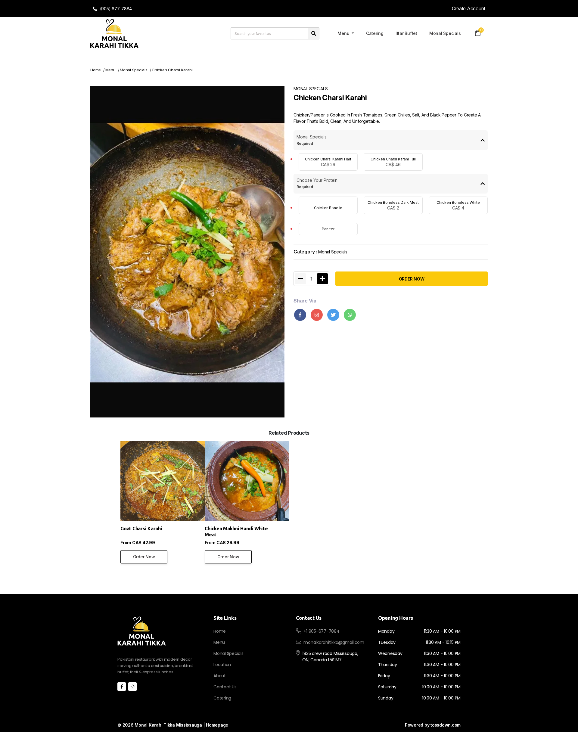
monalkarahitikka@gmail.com (333, 642)
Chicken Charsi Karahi (172, 69)
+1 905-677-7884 (321, 631)
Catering (375, 33)
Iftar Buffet (406, 33)
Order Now (144, 556)
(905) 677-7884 (115, 8)
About (219, 676)
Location (222, 665)
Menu (343, 33)
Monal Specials (445, 33)
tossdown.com (445, 724)
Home (95, 69)
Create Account (469, 8)
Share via (305, 301)
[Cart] (478, 33)
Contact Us (225, 687)
